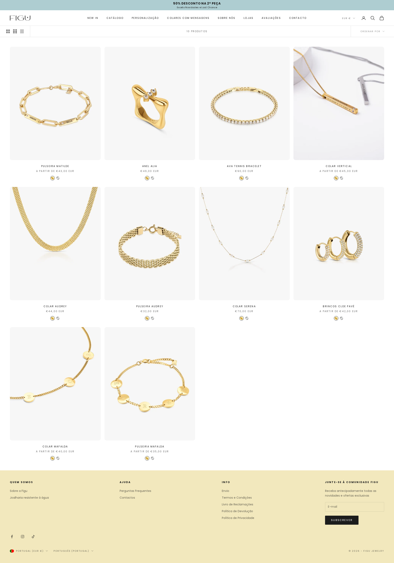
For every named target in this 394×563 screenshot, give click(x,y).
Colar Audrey (55, 306)
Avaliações (271, 18)
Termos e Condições (237, 498)
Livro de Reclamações (237, 504)
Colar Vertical (339, 166)
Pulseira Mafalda (149, 446)
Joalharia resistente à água (29, 498)
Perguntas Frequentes (135, 491)
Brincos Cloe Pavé (339, 306)
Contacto (298, 18)
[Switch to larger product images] (8, 31)
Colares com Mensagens (188, 18)
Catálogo (115, 18)
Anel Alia (149, 166)
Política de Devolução (237, 511)
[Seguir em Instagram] (23, 537)
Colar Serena (244, 306)
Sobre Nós (226, 18)
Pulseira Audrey (149, 306)
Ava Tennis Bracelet (244, 166)
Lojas (248, 18)
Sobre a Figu (18, 491)
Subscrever (342, 520)
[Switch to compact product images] (22, 31)
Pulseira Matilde (55, 166)
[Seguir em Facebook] (12, 537)
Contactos (127, 498)
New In (92, 18)
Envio (225, 491)
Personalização (145, 18)
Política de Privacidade (238, 518)
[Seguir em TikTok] (33, 537)
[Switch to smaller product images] (15, 31)
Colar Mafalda (55, 446)
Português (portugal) (71, 551)
